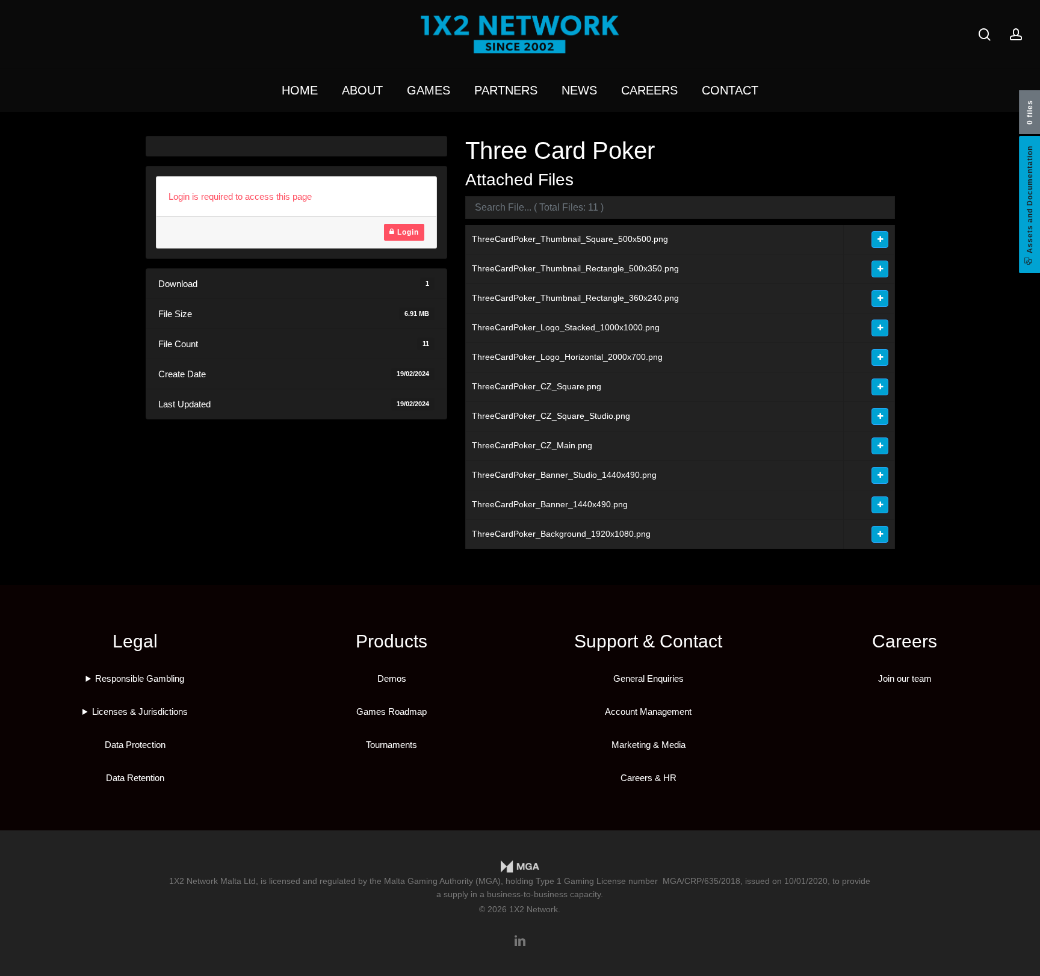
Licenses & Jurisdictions (140, 711)
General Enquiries (648, 678)
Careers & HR (648, 778)
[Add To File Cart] (879, 239)
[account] (1016, 34)
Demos (391, 678)
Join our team (905, 678)
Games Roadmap (391, 711)
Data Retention (135, 778)
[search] (984, 34)
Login (407, 232)
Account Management (648, 711)
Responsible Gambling (139, 678)
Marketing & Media (648, 745)
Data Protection (135, 745)
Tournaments (391, 745)
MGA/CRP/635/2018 (701, 881)
